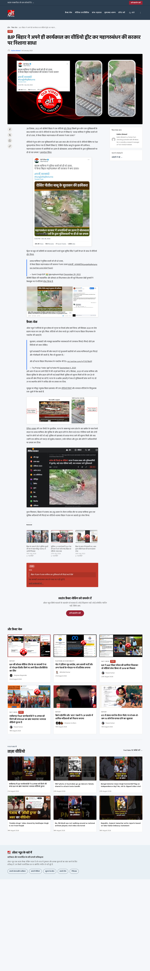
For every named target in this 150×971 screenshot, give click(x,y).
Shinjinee (67, 723)
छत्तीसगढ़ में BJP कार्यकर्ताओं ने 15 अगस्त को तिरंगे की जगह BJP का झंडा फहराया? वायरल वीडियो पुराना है (27, 719)
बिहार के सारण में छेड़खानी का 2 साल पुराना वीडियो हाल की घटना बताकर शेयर (85, 549)
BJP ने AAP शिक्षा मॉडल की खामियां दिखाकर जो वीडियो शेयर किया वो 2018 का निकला (119, 667)
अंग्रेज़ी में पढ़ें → (117, 157)
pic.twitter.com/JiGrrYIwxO (41, 268)
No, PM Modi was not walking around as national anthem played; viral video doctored (75, 824)
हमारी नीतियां (35, 871)
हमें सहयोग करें (136, 2)
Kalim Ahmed (16, 50)
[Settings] (140, 13)
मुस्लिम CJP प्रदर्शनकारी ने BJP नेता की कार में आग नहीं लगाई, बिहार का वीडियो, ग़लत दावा (61, 549)
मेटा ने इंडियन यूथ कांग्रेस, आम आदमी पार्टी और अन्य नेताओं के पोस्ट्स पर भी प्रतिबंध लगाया (74, 666)
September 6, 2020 (68, 368)
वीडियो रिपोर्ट (66, 388)
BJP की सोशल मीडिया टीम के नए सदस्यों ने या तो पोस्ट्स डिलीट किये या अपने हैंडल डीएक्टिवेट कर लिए (28, 668)
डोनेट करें (121, 12)
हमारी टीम (63, 871)
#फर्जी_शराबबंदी (75, 264)
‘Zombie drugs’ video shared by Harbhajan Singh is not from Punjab (29, 824)
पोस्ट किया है (48, 281)
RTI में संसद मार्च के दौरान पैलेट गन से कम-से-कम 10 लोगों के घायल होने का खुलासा (119, 717)
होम (9, 27)
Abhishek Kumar (65, 672)
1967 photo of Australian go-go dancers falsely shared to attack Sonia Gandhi (74, 785)
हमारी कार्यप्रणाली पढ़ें (36, 583)
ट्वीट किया (67, 128)
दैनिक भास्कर (31, 428)
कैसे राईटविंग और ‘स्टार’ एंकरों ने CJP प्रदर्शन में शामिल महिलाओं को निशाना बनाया (74, 717)
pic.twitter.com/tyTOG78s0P (79, 361)
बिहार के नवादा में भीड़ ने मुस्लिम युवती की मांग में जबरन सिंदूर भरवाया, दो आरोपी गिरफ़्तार (37, 549)
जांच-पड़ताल (96, 12)
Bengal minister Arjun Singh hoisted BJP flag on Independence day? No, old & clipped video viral (121, 785)
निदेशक (74, 871)
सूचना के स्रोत (49, 871)
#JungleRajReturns (89, 264)
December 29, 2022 (72, 274)
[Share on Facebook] (10, 129)
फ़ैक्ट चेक (68, 12)
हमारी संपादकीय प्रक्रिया (17, 871)
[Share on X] (10, 135)
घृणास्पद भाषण (110, 12)
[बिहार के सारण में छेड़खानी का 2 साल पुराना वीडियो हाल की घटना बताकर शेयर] (86, 536)
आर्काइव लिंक (45, 152)
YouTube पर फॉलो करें (132, 750)
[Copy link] (10, 146)
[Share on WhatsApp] (10, 140)
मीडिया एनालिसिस (82, 12)
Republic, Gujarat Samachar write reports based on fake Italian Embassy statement (121, 824)
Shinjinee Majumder (20, 675)
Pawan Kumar (110, 673)
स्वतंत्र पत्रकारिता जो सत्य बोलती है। (21, 2)
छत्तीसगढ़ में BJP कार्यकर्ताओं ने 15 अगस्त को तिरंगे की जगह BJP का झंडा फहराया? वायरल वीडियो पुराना (28, 785)
